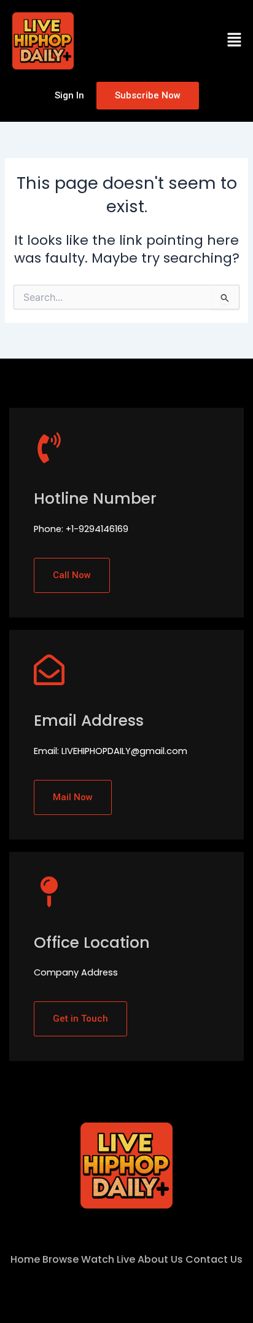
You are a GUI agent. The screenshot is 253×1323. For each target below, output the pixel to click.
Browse (60, 1259)
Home (25, 1259)
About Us (160, 1259)
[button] (234, 40)
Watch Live (108, 1259)
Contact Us (214, 1259)
